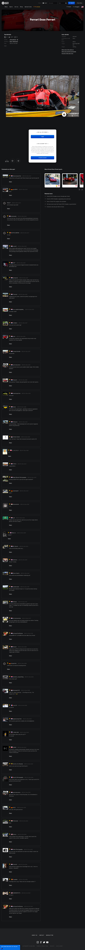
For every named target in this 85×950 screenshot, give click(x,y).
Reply (10, 181)
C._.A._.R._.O (15, 450)
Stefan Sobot (16, 437)
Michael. (15, 602)
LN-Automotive (17, 618)
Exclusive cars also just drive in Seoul (55, 207)
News (39, 3)
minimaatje (13, 216)
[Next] (82, 189)
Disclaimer (59, 946)
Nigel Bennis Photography (19, 477)
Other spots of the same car (68, 49)
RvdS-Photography (18, 849)
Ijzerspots (15, 278)
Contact (41, 935)
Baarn (11, 41)
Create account (42, 157)
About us (34, 935)
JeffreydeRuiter (13, 39)
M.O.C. (14, 807)
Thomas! (15, 294)
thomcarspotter (17, 176)
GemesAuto (16, 504)
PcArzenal (15, 821)
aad (14, 518)
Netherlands (15, 41)
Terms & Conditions (42, 946)
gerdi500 (15, 189)
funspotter (14, 663)
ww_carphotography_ (18, 309)
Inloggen (77, 6)
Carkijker (15, 323)
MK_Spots (15, 546)
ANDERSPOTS (16, 893)
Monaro (15, 647)
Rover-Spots (16, 573)
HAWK (14, 747)
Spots (45, 3)
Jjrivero (14, 834)
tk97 (14, 263)
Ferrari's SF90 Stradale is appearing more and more (59, 199)
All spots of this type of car (67, 53)
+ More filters (79, 3)
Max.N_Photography (18, 777)
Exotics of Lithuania (18, 764)
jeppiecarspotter (17, 719)
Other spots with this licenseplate (69, 51)
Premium (37, 6)
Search (72, 3)
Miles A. (14, 533)
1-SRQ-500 (16, 732)
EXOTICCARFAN (15, 233)
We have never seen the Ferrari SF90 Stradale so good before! (61, 204)
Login (42, 136)
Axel (14, 336)
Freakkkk (15, 879)
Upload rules (28, 6)
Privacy (52, 946)
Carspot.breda (16, 351)
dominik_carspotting (18, 677)
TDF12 (14, 464)
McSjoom (15, 422)
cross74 (15, 705)
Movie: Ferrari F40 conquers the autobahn (56, 201)
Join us (16, 6)
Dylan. (14, 407)
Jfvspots (15, 380)
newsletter (49, 935)
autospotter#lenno (18, 633)
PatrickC (15, 864)
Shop (21, 6)
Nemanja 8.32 (16, 690)
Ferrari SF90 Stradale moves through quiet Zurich (58, 196)
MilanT (9, 203)
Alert (69, 6)
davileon (15, 560)
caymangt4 (15, 491)
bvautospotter (16, 393)
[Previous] (79, 189)
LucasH (15, 246)
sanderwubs (16, 587)
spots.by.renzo (16, 365)
